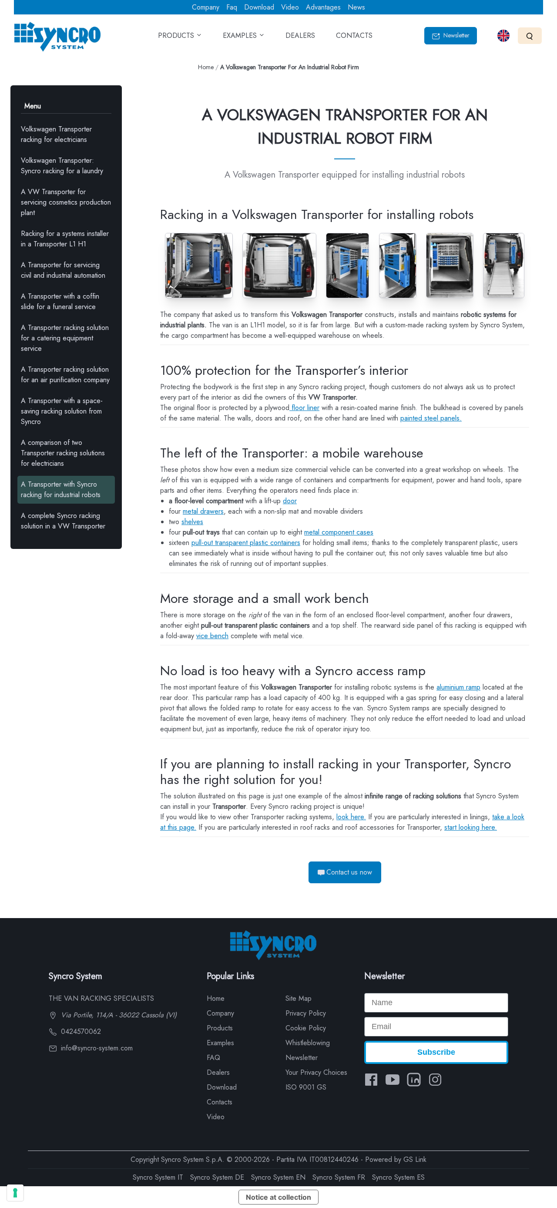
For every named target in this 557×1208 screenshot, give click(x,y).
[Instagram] (435, 1080)
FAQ (213, 1058)
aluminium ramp (458, 687)
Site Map (298, 998)
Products (220, 1028)
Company (205, 7)
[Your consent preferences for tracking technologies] (15, 1192)
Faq (231, 7)
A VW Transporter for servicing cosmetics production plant (66, 202)
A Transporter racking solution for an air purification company (65, 374)
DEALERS (300, 35)
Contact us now (349, 872)
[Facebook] (371, 1080)
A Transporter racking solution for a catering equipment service (65, 338)
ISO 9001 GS (305, 1087)
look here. (351, 817)
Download (259, 7)
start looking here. (470, 827)
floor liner (304, 408)
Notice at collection (278, 1197)
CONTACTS (354, 35)
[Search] (530, 35)
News (356, 7)
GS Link (414, 1159)
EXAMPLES (241, 35)
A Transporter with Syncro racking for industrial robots (61, 489)
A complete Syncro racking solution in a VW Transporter (63, 521)
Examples (220, 1043)
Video (290, 7)
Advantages (323, 7)
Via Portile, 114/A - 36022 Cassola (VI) (118, 1015)
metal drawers (203, 511)
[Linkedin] (414, 1080)
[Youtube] (392, 1080)
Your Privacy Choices (316, 1072)
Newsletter (456, 35)
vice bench (212, 636)
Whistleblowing (307, 1043)
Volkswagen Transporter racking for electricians (56, 134)
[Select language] (503, 35)
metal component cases (338, 532)
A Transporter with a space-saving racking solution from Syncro (62, 411)
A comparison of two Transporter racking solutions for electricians (63, 452)
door (290, 501)
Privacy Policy (305, 1013)
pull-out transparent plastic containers (245, 543)
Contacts (219, 1102)
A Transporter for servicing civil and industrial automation (63, 270)
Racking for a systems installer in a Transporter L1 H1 (65, 239)
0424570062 (80, 1031)
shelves (192, 522)
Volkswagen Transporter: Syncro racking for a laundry (62, 165)
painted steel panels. (431, 418)
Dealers (218, 1072)
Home (206, 67)
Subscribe (436, 1052)
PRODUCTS (177, 35)
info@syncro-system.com (96, 1048)
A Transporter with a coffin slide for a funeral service (60, 301)
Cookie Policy (305, 1028)
